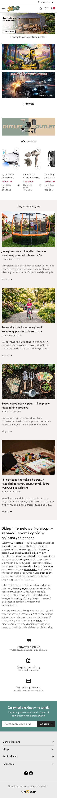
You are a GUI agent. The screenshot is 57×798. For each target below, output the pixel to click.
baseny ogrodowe (23, 588)
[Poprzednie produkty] (6, 159)
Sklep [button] (6, 749)
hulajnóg (48, 566)
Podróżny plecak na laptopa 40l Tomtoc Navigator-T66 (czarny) (31, 176)
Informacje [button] (9, 764)
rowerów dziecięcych (30, 566)
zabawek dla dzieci (27, 553)
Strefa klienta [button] (10, 756)
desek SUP (30, 569)
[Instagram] (31, 773)
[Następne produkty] (50, 159)
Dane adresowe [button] (11, 742)
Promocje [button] (28, 104)
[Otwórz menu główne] (3, 8)
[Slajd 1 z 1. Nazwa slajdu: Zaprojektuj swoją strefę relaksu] (28, 23)
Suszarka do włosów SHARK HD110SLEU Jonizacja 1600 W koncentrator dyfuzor (10, 176)
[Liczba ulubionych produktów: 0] (46, 8)
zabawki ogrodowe (37, 556)
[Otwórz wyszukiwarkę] (40, 8)
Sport (39, 620)
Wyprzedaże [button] (28, 141)
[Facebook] (26, 773)
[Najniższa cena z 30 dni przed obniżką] (18, 185)
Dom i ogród (19, 598)
